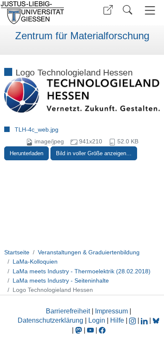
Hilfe (117, 320)
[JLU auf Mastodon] (79, 330)
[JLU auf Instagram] (133, 320)
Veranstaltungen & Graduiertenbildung (89, 252)
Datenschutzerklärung (50, 320)
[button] (108, 9)
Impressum (111, 311)
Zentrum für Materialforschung (82, 35)
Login (97, 320)
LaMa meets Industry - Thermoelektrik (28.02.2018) (82, 271)
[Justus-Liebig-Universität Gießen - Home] (40, 12)
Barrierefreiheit (68, 311)
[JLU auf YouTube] (90, 330)
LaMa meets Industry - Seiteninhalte (61, 280)
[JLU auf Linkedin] (145, 320)
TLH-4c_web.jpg (36, 129)
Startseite (16, 252)
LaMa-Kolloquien (35, 261)
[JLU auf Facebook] (102, 330)
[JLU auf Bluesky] (156, 320)
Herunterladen (26, 153)
